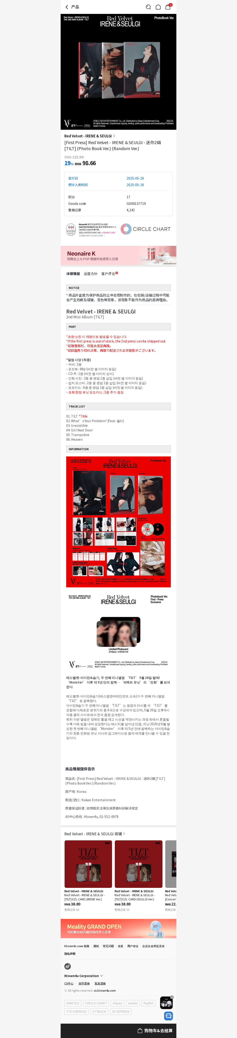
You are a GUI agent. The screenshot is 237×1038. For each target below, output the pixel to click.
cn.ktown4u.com (105, 990)
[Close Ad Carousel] (172, 997)
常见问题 (108, 946)
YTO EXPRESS (76, 1011)
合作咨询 (84, 983)
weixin (132, 1003)
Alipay (117, 1003)
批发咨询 (100, 983)
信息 (120, 946)
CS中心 (68, 983)
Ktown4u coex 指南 (76, 946)
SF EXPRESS (120, 1011)
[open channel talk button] (168, 1016)
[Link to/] (158, 6)
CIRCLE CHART (96, 1003)
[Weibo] (67, 966)
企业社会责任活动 (153, 946)
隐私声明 (69, 954)
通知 (96, 946)
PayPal (148, 1003)
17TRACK (99, 1011)
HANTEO (72, 1003)
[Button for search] (148, 6)
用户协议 (132, 946)
